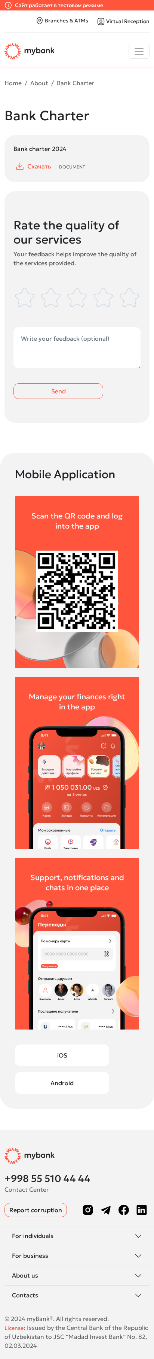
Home (13, 83)
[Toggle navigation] (139, 51)
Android (62, 1083)
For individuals (32, 1235)
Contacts (25, 1295)
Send (58, 391)
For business (30, 1255)
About (39, 83)
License (14, 1328)
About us (25, 1275)
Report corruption (35, 1210)
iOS (62, 1055)
